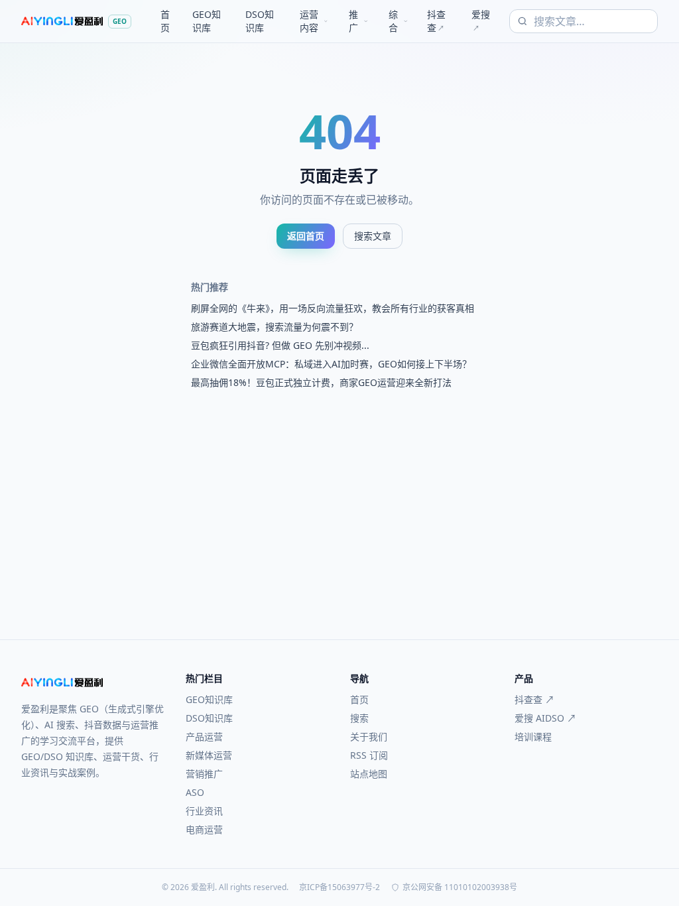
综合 (393, 21)
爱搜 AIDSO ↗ (545, 718)
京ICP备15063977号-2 (339, 887)
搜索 (359, 718)
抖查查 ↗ (534, 699)
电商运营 (204, 829)
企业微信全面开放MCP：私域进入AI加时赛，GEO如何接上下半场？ (331, 363)
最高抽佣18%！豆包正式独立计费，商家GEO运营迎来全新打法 (321, 382)
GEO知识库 (206, 21)
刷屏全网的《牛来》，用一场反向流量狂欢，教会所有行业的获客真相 (332, 308)
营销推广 (204, 773)
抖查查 (436, 21)
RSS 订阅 (369, 755)
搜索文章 (372, 235)
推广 (353, 21)
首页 (165, 21)
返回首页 (305, 235)
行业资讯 (204, 811)
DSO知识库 (259, 21)
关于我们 (368, 736)
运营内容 (309, 21)
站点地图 (368, 773)
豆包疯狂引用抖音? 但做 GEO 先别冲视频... (280, 345)
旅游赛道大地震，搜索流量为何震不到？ (274, 326)
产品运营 (204, 736)
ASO (195, 792)
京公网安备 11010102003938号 (459, 887)
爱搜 (480, 20)
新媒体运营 (209, 755)
